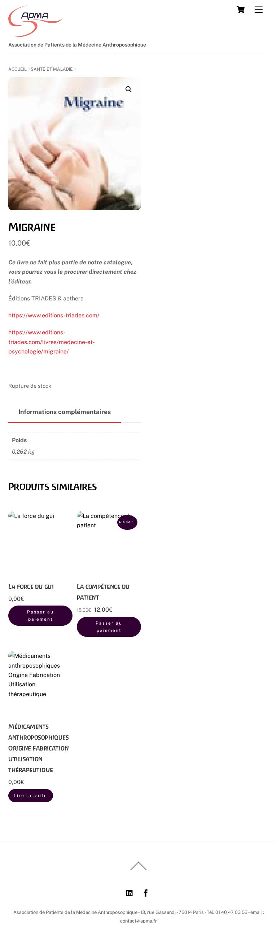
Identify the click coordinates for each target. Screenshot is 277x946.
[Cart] (240, 10)
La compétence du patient (103, 592)
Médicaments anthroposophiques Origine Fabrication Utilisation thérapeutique (38, 748)
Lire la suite (30, 795)
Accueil (17, 69)
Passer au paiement (40, 616)
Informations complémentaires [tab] (64, 411)
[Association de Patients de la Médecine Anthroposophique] (35, 34)
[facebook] (145, 892)
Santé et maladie (52, 69)
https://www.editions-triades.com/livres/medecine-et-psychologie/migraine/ (51, 342)
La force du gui (31, 586)
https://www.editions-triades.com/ (54, 315)
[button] (128, 89)
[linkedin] (130, 892)
